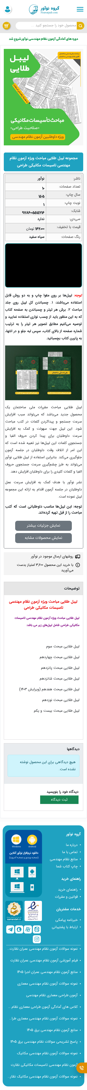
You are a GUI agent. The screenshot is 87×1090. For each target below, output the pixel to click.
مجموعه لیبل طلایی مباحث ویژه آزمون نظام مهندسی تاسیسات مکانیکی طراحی (44, 161)
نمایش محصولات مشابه (43, 538)
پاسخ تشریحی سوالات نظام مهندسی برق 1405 (44, 1041)
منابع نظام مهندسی (64, 859)
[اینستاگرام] (37, 939)
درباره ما (72, 845)
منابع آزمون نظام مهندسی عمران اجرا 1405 (47, 972)
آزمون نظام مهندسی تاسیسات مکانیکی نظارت (44, 1065)
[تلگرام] (10, 929)
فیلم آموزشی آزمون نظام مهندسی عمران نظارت (44, 960)
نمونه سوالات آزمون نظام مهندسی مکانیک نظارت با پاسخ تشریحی (42, 1076)
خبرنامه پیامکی (66, 920)
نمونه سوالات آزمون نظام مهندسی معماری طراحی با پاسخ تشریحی (42, 1018)
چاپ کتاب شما (67, 866)
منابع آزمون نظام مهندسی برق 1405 (52, 1030)
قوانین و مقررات (66, 897)
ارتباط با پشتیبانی (65, 927)
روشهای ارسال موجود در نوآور (52, 556)
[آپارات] (28, 929)
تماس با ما (70, 852)
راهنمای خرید (68, 889)
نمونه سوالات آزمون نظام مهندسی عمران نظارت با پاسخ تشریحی (42, 949)
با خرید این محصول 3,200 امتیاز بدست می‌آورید (45, 567)
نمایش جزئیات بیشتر (43, 526)
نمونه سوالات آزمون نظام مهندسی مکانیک (47, 1053)
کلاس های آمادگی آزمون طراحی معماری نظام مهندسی (42, 1007)
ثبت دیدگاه (59, 799)
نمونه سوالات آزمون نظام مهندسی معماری (47, 983)
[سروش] (19, 929)
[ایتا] (37, 929)
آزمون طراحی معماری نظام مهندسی (52, 995)
